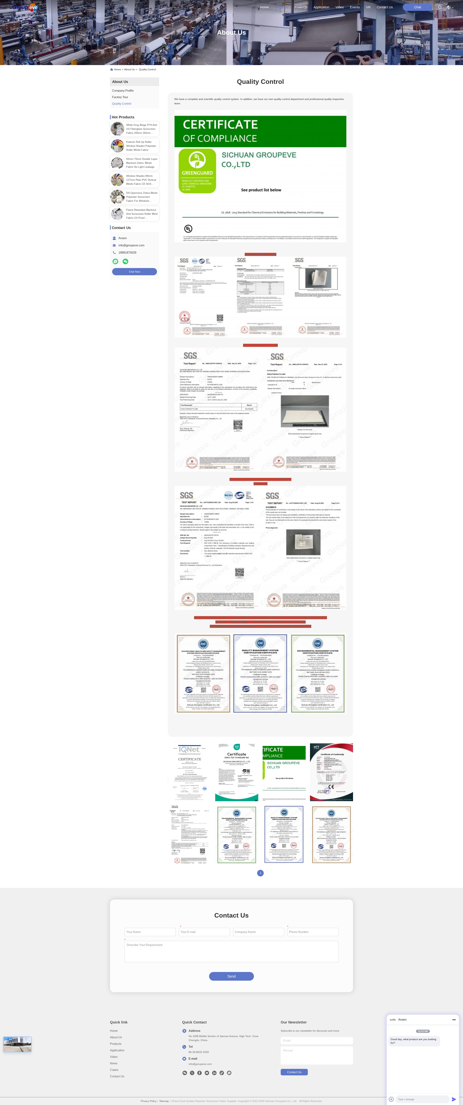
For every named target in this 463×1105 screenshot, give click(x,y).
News (113, 1063)
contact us (385, 7)
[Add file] (391, 1099)
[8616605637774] (229, 1073)
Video (114, 1056)
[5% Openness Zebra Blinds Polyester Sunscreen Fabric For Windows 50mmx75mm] (117, 197)
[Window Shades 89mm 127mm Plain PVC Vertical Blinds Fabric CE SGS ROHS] (117, 179)
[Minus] (454, 1020)
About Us (129, 69)
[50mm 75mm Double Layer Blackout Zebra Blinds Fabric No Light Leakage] (117, 162)
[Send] (454, 1099)
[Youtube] (206, 1073)
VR (368, 7)
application (321, 7)
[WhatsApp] (115, 263)
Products (115, 1043)
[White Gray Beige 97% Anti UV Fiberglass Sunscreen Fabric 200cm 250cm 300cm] (117, 128)
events (355, 7)
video (339, 7)
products (300, 7)
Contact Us (117, 1076)
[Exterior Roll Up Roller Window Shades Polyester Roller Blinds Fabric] (117, 145)
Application (117, 1050)
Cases (114, 1069)
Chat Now (134, 271)
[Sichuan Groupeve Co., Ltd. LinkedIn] (214, 1073)
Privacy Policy (148, 1101)
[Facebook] (199, 1073)
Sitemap (164, 1101)
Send (231, 976)
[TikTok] (221, 1073)
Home (264, 7)
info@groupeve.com (131, 245)
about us (281, 7)
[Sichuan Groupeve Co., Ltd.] (25, 7)
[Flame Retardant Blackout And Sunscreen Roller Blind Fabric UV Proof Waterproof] (117, 213)
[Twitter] (192, 1073)
